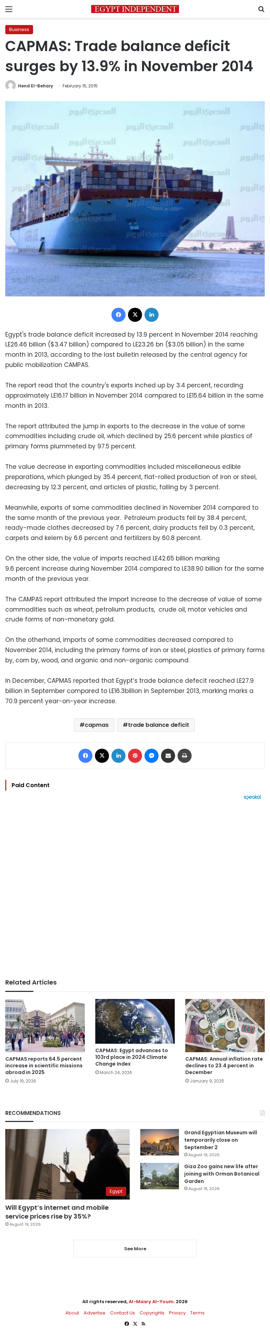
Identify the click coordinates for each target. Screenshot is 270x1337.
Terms (197, 1313)
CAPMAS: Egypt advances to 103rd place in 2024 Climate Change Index (131, 1057)
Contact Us (122, 1313)
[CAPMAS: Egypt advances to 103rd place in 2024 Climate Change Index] (135, 1021)
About (72, 1313)
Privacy (177, 1313)
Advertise (94, 1313)
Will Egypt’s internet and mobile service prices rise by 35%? (57, 1212)
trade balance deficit (158, 725)
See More (135, 1248)
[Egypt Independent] (135, 9)
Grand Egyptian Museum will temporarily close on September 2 (220, 1140)
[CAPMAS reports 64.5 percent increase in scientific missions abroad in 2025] (45, 1025)
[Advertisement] (135, 889)
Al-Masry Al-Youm (151, 1301)
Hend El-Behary (35, 86)
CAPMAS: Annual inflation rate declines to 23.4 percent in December (224, 1065)
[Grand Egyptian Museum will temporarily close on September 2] (159, 1142)
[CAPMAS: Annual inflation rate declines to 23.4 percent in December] (225, 1025)
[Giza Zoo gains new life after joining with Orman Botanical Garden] (159, 1176)
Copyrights (152, 1313)
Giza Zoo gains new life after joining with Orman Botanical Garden (221, 1174)
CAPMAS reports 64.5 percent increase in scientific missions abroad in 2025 (44, 1065)
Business (19, 29)
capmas (97, 725)
